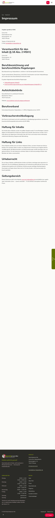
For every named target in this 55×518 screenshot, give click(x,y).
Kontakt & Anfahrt (33, 493)
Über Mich (31, 481)
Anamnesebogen (33, 496)
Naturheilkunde (32, 486)
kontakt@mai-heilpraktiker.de (13, 43)
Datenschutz (50, 511)
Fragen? (50, 515)
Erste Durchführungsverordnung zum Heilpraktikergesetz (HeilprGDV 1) (22, 84)
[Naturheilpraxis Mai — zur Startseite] (8, 2)
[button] (53, 259)
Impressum (43, 511)
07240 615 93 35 (33, 466)
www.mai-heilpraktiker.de (28, 179)
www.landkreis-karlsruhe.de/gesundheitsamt (18, 100)
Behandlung (31, 491)
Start (3, 15)
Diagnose (31, 488)
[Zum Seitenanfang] (3, 514)
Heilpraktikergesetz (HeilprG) (11, 82)
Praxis (30, 483)
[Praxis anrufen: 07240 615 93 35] (48, 2)
